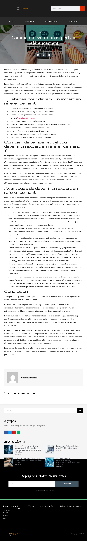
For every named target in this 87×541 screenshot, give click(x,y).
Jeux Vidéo (74, 21)
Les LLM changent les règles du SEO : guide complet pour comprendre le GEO (28, 449)
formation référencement (26, 118)
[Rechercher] (82, 8)
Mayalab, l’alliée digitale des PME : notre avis (67, 447)
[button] (37, 55)
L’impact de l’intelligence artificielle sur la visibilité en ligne (28, 460)
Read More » (18, 454)
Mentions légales (70, 506)
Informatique (51, 21)
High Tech (29, 21)
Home (10, 21)
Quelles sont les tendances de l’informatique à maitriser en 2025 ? (68, 461)
